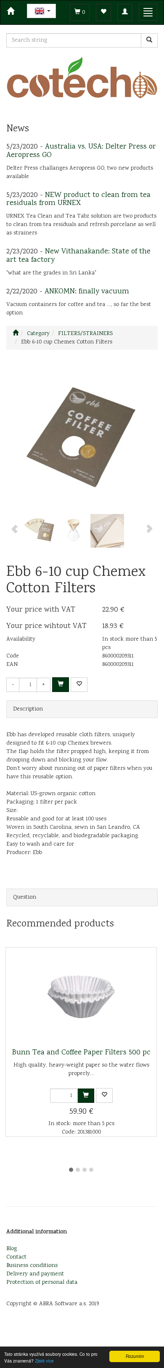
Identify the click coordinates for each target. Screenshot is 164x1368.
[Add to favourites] (79, 684)
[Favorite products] (103, 12)
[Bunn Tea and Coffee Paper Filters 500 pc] (81, 998)
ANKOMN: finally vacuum (87, 291)
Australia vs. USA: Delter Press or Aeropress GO (81, 151)
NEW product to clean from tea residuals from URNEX (78, 199)
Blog (11, 1249)
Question (24, 897)
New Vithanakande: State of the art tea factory (78, 256)
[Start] (16, 334)
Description (28, 709)
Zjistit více (44, 1360)
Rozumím (135, 1356)
